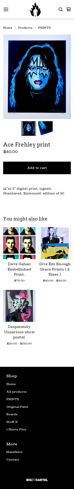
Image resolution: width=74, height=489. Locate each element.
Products (25, 27)
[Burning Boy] (35, 9)
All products (16, 392)
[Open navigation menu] (5, 9)
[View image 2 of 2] (45, 128)
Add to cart (37, 167)
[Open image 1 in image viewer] (37, 77)
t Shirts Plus (16, 429)
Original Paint (17, 407)
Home (7, 27)
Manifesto (14, 452)
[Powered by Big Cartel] (37, 480)
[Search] (60, 9)
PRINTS (44, 27)
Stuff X (12, 422)
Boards (12, 414)
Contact (12, 459)
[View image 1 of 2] (28, 128)
